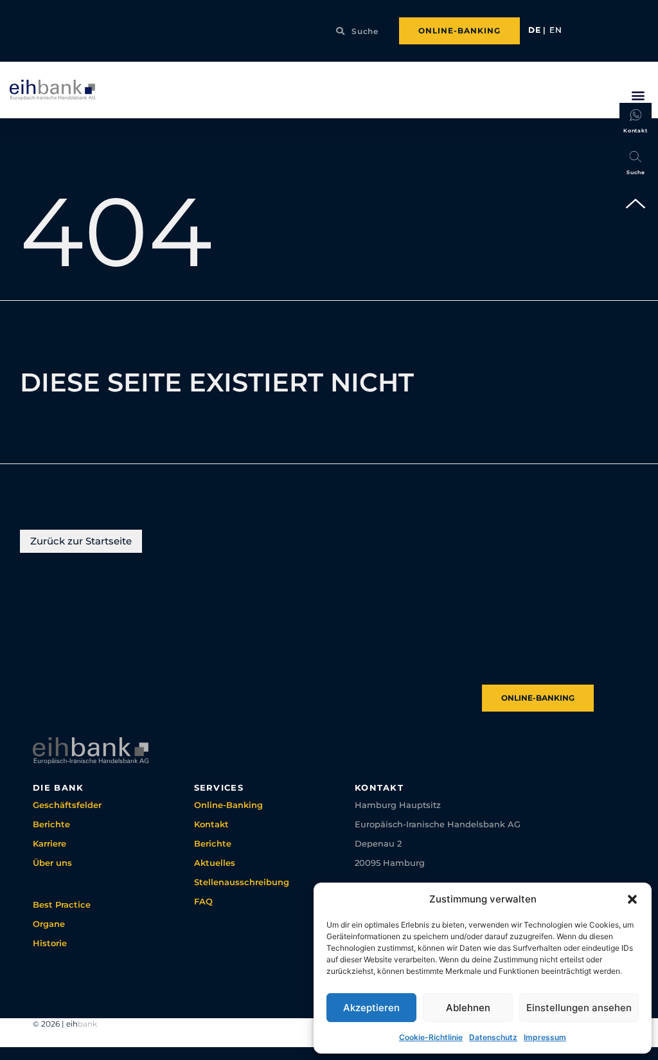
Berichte (51, 824)
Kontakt (211, 824)
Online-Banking (228, 805)
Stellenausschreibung (241, 882)
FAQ (203, 901)
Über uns (52, 863)
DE (535, 30)
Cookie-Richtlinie (431, 1037)
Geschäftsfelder (67, 805)
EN (555, 30)
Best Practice (62, 904)
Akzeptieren (371, 1008)
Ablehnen (468, 1008)
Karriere (49, 843)
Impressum (545, 1037)
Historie (50, 943)
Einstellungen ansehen (579, 1008)
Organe (49, 924)
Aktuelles (214, 863)
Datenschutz (493, 1037)
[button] (632, 899)
